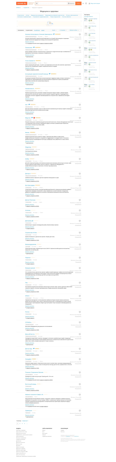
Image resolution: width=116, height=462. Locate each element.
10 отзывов (35, 350)
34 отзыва (35, 284)
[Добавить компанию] (83, 3)
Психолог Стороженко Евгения (34, 372)
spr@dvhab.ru (76, 436)
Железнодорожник (30, 244)
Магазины (18, 445)
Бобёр (27, 159)
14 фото (46, 134)
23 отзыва (35, 314)
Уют (26, 104)
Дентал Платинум (30, 200)
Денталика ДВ (29, 221)
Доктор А (27, 173)
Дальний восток (30, 334)
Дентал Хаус (28, 348)
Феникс (27, 132)
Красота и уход (19, 444)
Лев (26, 282)
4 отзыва (36, 374)
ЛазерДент (28, 359)
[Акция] (34, 118)
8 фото (40, 202)
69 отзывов (40, 90)
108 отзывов (35, 298)
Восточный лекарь (30, 384)
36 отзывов (40, 49)
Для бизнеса (18, 441)
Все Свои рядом (30, 185)
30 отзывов (40, 76)
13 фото (46, 90)
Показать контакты (29, 41)
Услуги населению (20, 436)
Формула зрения (30, 268)
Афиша (43, 430)
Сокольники (28, 47)
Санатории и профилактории (24, 16)
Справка (62, 430)
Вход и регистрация (95, 3)
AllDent (27, 296)
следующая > (25, 420)
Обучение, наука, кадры (21, 450)
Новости (44, 434)
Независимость (29, 88)
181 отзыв (35, 187)
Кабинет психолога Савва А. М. (34, 394)
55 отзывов (35, 161)
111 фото (43, 106)
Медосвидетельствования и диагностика (54, 15)
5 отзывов (35, 223)
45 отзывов (40, 175)
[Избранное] (86, 3)
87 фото (41, 161)
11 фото (41, 212)
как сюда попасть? (88, 16)
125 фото (41, 120)
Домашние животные (20, 442)
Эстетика (27, 210)
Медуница (28, 147)
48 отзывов (38, 149)
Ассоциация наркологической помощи (36, 74)
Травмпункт (28, 410)
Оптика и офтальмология (72, 15)
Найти (78, 3)
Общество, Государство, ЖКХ (21, 451)
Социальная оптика (31, 232)
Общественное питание (21, 433)
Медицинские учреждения (37, 15)
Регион (27, 312)
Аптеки (27, 15)
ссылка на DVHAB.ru (77, 439)
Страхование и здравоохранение (40, 16)
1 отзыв (36, 324)
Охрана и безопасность (21, 453)
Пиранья (27, 257)
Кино (43, 431)
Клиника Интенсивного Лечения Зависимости (38, 34)
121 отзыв (35, 120)
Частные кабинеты (66, 16)
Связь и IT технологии (20, 454)
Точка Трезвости (30, 61)
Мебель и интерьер (20, 447)
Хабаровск (72, 3)
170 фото (41, 187)
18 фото (40, 246)
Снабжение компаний (20, 439)
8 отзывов (35, 202)
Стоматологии (20, 15)
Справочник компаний (31, 3)
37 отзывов (40, 36)
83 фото (46, 49)
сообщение (68, 436)
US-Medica (28, 322)
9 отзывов (35, 234)
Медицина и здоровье (20, 448)
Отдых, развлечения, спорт (21, 431)
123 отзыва (40, 336)
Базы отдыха (44, 433)
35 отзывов (40, 134)
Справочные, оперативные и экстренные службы (26, 456)
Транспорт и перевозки (20, 430)
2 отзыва (40, 63)
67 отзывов (34, 246)
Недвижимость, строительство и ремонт (24, 434)
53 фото (45, 63)
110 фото (42, 298)
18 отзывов (35, 212)
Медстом (27, 118)
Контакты (63, 431)
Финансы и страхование (21, 437)
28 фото (46, 36)
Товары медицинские (55, 16)
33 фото (41, 361)
